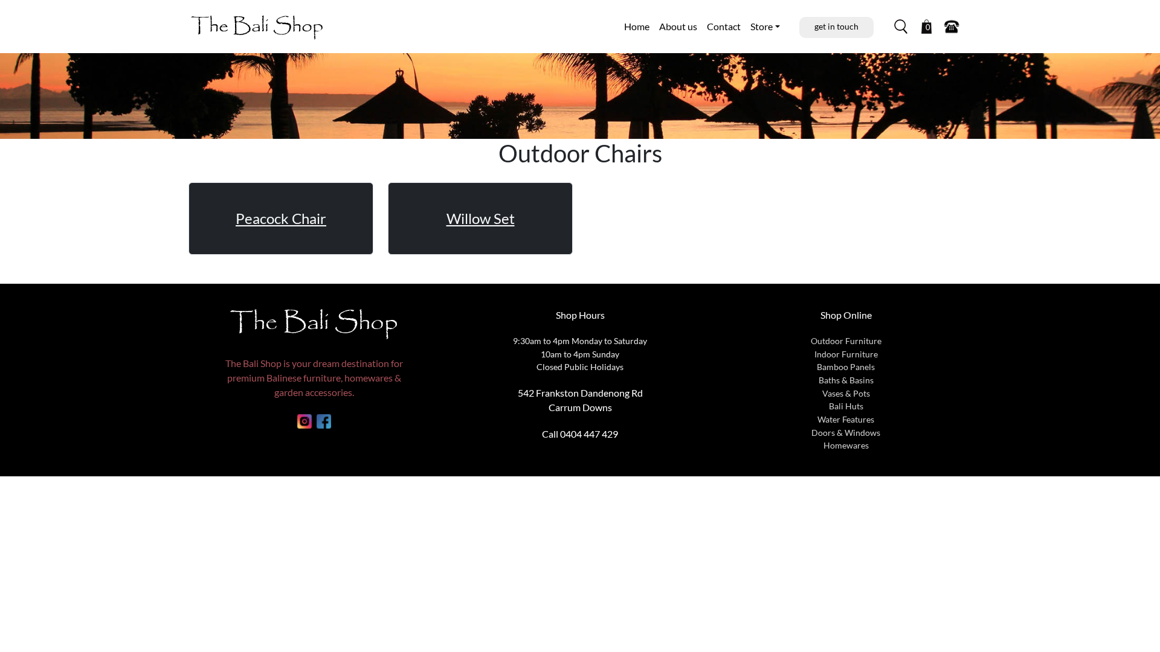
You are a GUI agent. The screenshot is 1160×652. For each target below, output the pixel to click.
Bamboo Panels (846, 367)
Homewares (846, 445)
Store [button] (761, 26)
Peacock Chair (281, 218)
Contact (724, 26)
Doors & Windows (845, 432)
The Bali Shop (257, 26)
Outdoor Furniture (846, 341)
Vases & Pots (846, 393)
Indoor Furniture (846, 354)
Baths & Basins (846, 380)
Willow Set (480, 218)
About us (678, 26)
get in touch (836, 26)
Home (636, 26)
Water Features (845, 419)
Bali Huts (846, 406)
